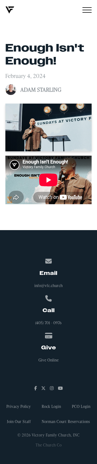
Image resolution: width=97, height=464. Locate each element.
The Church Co (49, 445)
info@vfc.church (48, 285)
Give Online (49, 360)
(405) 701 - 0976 (48, 322)
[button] (87, 10)
